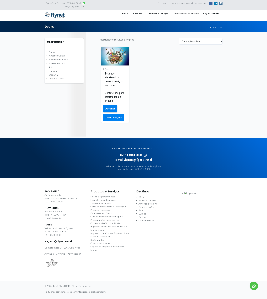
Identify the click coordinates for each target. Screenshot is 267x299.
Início (125, 13)
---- (50, 48)
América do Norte (58, 59)
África (52, 52)
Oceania (53, 75)
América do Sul (57, 63)
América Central (57, 55)
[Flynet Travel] (54, 15)
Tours (107, 69)
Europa (53, 71)
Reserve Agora (113, 117)
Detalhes (110, 108)
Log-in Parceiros (212, 13)
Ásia (51, 67)
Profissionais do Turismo (186, 13)
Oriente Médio (56, 78)
